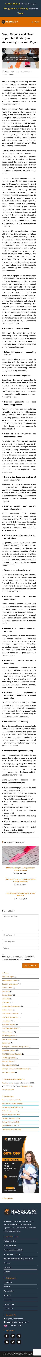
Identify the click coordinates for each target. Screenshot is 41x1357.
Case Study (6, 991)
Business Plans (7, 988)
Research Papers (8, 1061)
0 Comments (9, 74)
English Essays (7, 1010)
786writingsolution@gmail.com (17, 1322)
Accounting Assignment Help (12, 1107)
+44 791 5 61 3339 (14, 1326)
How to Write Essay (9, 1039)
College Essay (7, 995)
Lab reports (6, 1043)
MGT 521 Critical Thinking (11, 1054)
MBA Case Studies (8, 1050)
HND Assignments (8, 1035)
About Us (7, 1295)
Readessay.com (7, 1083)
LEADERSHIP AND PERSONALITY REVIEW (20, 894)
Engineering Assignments (11, 1006)
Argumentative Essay (9, 980)
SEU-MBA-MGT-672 (9, 1065)
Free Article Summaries (10, 1013)
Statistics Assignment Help (13, 1250)
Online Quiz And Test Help (11, 1129)
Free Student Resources (10, 1028)
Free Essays (25, 72)
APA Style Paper (8, 976)
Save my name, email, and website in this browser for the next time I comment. (18, 958)
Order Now (8, 1282)
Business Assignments (10, 984)
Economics (6, 999)
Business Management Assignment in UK (18, 1258)
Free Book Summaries (10, 1017)
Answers (7, 1263)
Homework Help (8, 1089)
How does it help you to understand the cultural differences (20, 880)
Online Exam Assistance (10, 1125)
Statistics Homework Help (11, 1118)
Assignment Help (26, 1086)
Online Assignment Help (10, 1111)
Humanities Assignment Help (12, 1103)
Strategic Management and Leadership (15, 1069)
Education (5, 1002)
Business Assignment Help (11, 1100)
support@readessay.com (14, 1319)
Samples (7, 1272)
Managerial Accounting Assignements (15, 1046)
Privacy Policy (9, 1304)
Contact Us (8, 1300)
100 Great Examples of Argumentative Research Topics (20, 869)
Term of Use (8, 1308)
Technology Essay (8, 1072)
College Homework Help (11, 1122)
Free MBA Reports (8, 1024)
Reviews (7, 1287)
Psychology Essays (8, 1058)
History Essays (7, 1032)
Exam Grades (8, 1291)
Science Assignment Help (11, 1114)
